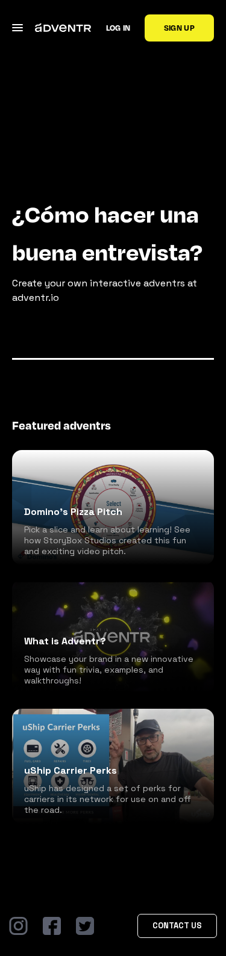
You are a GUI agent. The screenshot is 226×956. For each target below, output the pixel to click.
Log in (118, 27)
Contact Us (177, 926)
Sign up (179, 27)
